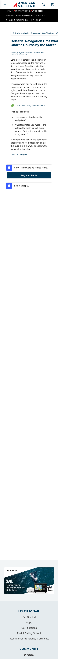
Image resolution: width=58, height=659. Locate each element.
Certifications (29, 627)
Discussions (22, 11)
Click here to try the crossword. (31, 105)
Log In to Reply (29, 175)
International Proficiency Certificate (29, 638)
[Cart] (52, 4)
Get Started (29, 617)
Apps (29, 622)
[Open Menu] (5, 4)
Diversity (29, 654)
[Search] (44, 4)
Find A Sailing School (29, 633)
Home (9, 11)
